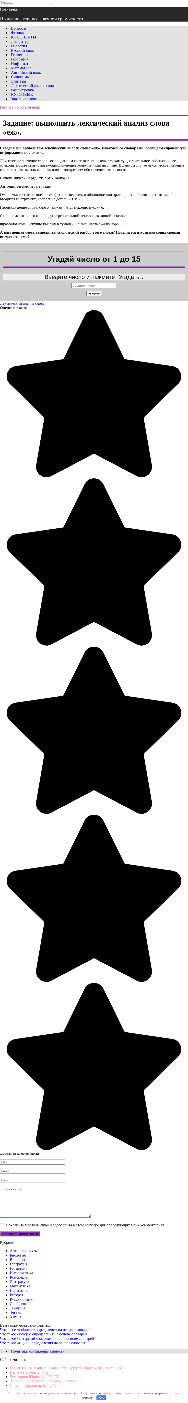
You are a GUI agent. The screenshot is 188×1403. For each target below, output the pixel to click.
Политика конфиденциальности (38, 1351)
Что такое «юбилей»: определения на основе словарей (45, 1330)
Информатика (22, 63)
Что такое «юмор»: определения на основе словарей (43, 1334)
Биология (19, 46)
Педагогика (19, 1290)
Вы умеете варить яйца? (30, 1372)
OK (101, 1397)
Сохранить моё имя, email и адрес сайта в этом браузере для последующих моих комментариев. (85, 1225)
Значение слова (24, 99)
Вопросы (18, 28)
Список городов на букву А (33, 1385)
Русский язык (22, 50)
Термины (17, 1308)
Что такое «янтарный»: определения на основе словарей (47, 1338)
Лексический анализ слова (33, 86)
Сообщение (19, 1304)
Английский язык (26, 72)
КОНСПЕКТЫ (23, 37)
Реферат (16, 1295)
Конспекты (19, 1277)
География (19, 59)
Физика (17, 33)
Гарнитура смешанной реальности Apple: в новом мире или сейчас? (67, 1368)
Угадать (94, 293)
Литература (20, 41)
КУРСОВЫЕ (22, 94)
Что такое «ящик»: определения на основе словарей (43, 1343)
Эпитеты (18, 81)
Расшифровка (22, 90)
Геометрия (19, 55)
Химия (15, 1317)
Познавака (9, 9)
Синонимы (20, 77)
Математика (21, 68)
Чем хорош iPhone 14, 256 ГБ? (34, 1377)
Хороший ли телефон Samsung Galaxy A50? (46, 1381)
